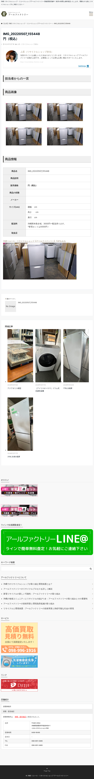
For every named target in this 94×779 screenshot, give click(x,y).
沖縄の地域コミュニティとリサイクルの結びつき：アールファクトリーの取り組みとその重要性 (45, 598)
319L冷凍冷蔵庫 (13, 457)
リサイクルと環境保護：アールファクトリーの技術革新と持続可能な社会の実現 (38, 608)
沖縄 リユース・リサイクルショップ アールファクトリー (48, 776)
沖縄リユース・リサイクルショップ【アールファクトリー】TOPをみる (34, 241)
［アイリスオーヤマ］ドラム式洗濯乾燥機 (47, 389)
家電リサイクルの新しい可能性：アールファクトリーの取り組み (31, 594)
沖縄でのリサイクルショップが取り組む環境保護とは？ (27, 584)
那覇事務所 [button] (7, 706)
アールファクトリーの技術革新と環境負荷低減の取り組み (28, 603)
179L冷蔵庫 (67, 388)
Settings (82, 66)
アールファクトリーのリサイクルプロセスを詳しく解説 (27, 589)
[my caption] (23, 123)
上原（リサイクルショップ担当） (28, 44)
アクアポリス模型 (14, 388)
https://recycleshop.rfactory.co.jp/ (31, 62)
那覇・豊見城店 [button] (8, 711)
